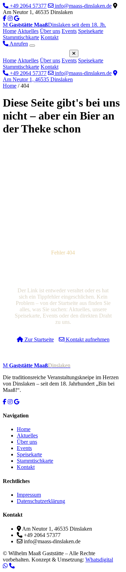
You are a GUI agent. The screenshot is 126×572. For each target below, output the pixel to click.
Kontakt (49, 37)
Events (69, 31)
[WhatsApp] (5, 565)
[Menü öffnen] (32, 46)
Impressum (29, 495)
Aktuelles (28, 31)
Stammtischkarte (21, 37)
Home (9, 31)
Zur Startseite (38, 339)
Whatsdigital (99, 560)
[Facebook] (4, 18)
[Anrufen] (12, 565)
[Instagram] (10, 18)
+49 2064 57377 (27, 6)
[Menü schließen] (73, 53)
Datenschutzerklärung (41, 501)
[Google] (16, 402)
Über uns (50, 31)
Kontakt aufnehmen (87, 339)
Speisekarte (90, 31)
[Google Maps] (16, 18)
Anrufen (18, 44)
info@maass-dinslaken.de (83, 6)
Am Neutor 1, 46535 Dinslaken (38, 79)
